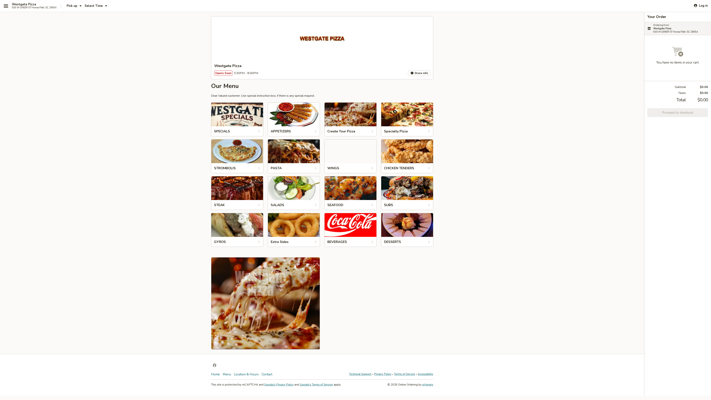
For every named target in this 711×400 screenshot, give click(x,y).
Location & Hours (246, 374)
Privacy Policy (382, 374)
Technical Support (360, 374)
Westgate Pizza (24, 4)
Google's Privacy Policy (279, 384)
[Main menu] (6, 6)
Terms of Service (404, 374)
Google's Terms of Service (316, 384)
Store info (421, 73)
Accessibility (425, 374)
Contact (267, 374)
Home (215, 374)
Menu (227, 374)
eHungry (427, 384)
